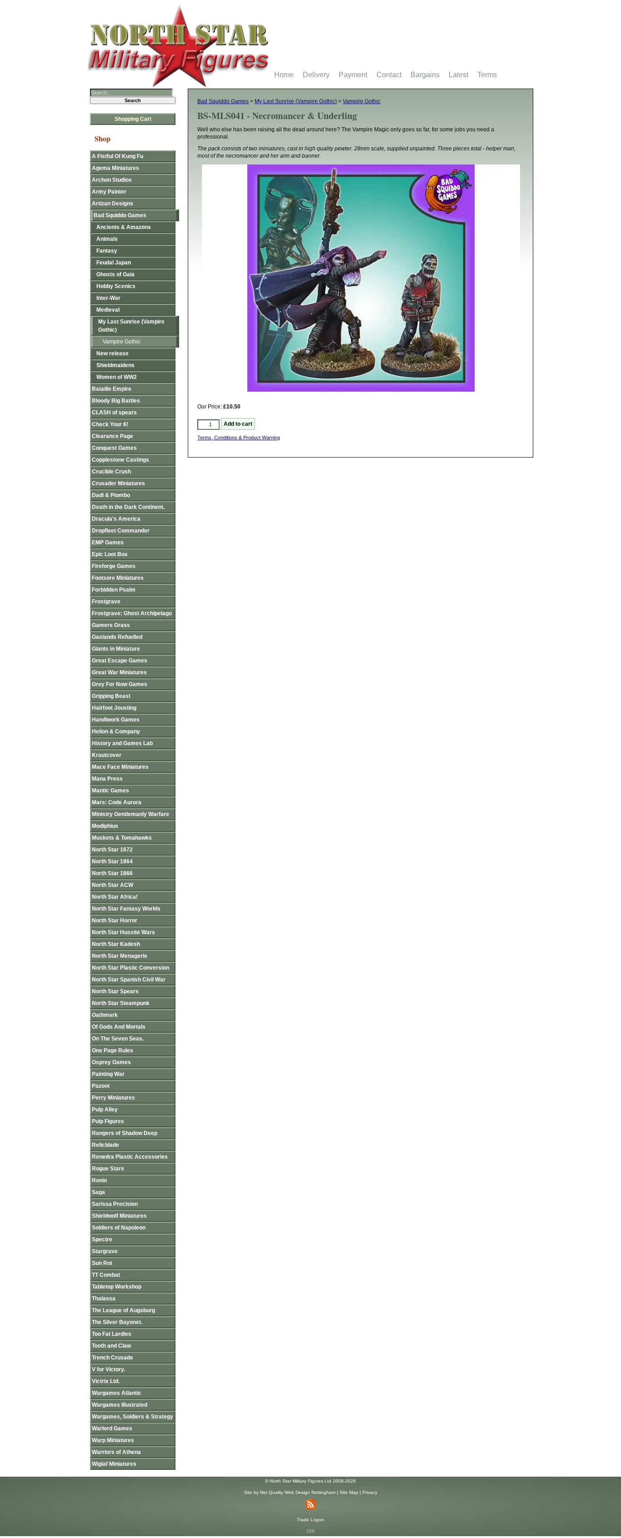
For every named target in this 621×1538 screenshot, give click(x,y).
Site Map (349, 1492)
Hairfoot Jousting (114, 708)
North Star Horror (114, 920)
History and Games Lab (122, 743)
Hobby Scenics (115, 286)
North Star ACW (112, 885)
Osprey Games (111, 1062)
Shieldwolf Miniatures (119, 1216)
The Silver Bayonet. (117, 1322)
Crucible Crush (111, 471)
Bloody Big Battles (116, 401)
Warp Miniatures (113, 1440)
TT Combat (106, 1275)
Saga (98, 1192)
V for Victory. (108, 1369)
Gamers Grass (111, 625)
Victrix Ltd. (106, 1381)
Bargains (425, 75)
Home (284, 75)
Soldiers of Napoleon (118, 1227)
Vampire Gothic (362, 101)
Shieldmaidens (115, 365)
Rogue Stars (108, 1168)
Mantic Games (110, 790)
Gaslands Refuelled (117, 637)
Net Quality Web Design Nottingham (298, 1492)
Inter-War (108, 298)
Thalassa (103, 1298)
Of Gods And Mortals (118, 1027)
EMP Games (108, 542)
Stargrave (105, 1251)
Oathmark (105, 1015)
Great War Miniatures (119, 672)
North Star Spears (115, 991)
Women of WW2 (116, 377)
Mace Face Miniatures (120, 767)
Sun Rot (102, 1263)
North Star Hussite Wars (123, 932)
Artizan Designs (112, 203)
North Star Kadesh (116, 944)
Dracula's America (116, 519)
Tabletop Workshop (116, 1287)
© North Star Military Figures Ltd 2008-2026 (310, 1480)
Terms (487, 75)
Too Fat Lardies (111, 1334)
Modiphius (105, 826)
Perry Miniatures (113, 1098)
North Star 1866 (112, 873)
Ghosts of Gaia (115, 274)
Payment (353, 75)
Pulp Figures (108, 1121)
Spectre (102, 1239)
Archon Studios (112, 180)
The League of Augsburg (123, 1310)
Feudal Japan (113, 262)
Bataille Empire (111, 389)
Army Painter (109, 192)
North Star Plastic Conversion (130, 968)
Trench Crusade (112, 1357)
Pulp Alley (105, 1109)
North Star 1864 (112, 861)
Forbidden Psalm (113, 590)
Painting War (108, 1074)
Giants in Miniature (116, 649)
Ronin (99, 1180)
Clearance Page (112, 436)
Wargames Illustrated (119, 1405)
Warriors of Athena (116, 1452)
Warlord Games (112, 1428)
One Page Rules (112, 1050)
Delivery (316, 75)
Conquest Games (114, 448)
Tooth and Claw (111, 1346)
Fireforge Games (113, 566)
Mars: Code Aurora (116, 802)
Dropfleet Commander (121, 531)
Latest (458, 75)
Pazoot (101, 1086)
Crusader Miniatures (118, 483)
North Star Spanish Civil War (128, 979)
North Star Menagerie (119, 956)
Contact (388, 75)
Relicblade (105, 1145)
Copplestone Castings (120, 460)
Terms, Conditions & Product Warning (238, 437)
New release (112, 353)
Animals (107, 239)
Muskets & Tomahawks (122, 838)
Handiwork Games (116, 720)
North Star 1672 (112, 849)
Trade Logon (310, 1519)
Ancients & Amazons (123, 227)
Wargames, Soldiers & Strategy (132, 1417)
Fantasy (106, 251)
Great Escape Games (119, 660)
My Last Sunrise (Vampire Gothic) (296, 101)
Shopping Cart (133, 119)
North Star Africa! (115, 897)
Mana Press (107, 779)
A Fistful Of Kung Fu (117, 156)
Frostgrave (106, 601)
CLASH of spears (114, 412)
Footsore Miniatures (118, 578)
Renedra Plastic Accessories (130, 1157)
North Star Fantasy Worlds (126, 909)
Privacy (369, 1492)
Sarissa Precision (115, 1204)
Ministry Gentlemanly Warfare (130, 814)
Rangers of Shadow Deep (124, 1133)
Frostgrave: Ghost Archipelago (132, 613)
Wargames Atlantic (116, 1393)
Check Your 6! (110, 424)
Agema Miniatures (115, 168)
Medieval (108, 310)
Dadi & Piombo (111, 495)
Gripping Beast (111, 696)
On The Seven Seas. (118, 1038)
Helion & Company (116, 731)
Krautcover (106, 755)
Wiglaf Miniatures (114, 1464)
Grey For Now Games (119, 684)
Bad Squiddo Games (223, 101)
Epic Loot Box (110, 554)
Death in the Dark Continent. (128, 507)
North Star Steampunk (121, 1003)
